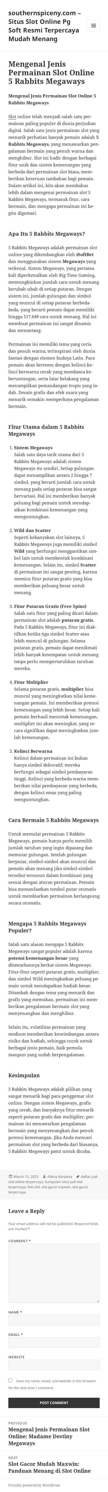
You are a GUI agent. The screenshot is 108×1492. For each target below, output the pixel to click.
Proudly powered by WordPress (34, 1485)
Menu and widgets (94, 31)
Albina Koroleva (59, 1176)
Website (16, 1357)
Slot (12, 116)
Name (15, 1312)
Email (15, 1334)
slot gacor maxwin (56, 1186)
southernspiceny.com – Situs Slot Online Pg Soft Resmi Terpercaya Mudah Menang (44, 25)
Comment (19, 1240)
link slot (34, 1186)
